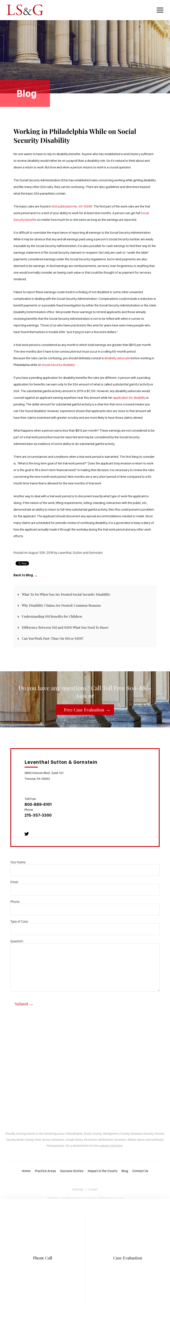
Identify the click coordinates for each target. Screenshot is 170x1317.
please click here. (111, 1145)
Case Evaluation (127, 1257)
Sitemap (77, 1189)
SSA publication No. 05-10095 (71, 206)
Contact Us (140, 1171)
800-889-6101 (38, 804)
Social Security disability (58, 365)
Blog (124, 1171)
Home (26, 1171)
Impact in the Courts (102, 1171)
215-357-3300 (38, 815)
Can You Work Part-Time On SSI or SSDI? (52, 638)
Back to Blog (23, 575)
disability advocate (117, 358)
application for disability (129, 398)
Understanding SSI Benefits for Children (52, 616)
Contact (92, 1189)
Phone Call (42, 1257)
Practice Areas (45, 1171)
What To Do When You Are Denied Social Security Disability (66, 594)
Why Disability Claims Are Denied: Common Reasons (61, 605)
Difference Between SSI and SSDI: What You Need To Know (65, 627)
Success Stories (72, 1171)
